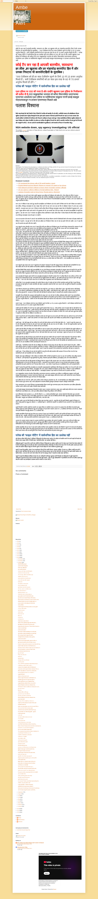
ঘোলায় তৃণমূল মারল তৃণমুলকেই (22, 740)
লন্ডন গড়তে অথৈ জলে (21, 688)
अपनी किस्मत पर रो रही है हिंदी (23, 765)
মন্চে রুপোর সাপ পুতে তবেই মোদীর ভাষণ (24, 693)
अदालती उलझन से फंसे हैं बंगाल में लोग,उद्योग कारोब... (27, 752)
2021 (18, 545)
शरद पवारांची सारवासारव (22, 569)
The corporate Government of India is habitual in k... (28, 731)
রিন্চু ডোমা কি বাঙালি (21, 653)
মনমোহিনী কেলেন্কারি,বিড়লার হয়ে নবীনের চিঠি (24, 734)
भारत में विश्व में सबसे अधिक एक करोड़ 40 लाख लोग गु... (27, 724)
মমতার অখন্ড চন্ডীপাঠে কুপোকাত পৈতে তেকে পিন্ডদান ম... (26, 672)
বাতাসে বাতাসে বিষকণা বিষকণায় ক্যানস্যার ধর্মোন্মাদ (25, 708)
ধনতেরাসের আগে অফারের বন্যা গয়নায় (23, 572)
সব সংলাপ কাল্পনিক (20, 718)
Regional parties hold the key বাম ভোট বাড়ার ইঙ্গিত (27, 757)
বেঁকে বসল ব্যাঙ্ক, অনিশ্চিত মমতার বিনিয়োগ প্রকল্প (25, 574)
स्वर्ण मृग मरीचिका (21, 604)
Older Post (80, 509)
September (20, 792)
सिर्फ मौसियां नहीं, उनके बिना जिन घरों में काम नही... (26, 624)
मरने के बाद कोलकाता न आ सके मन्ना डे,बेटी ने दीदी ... (27, 649)
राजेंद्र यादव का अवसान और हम (23, 621)
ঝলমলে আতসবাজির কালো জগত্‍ (22, 585)
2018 (18, 548)
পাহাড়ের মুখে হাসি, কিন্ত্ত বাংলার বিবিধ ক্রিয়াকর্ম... (25, 571)
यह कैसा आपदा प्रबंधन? (22, 629)
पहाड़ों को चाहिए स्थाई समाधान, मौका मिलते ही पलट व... (27, 645)
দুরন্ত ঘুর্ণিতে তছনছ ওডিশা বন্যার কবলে (24, 777)
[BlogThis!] (37, 466)
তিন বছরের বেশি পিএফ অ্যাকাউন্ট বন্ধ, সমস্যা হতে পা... (26, 701)
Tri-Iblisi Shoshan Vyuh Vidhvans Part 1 (24, 848)
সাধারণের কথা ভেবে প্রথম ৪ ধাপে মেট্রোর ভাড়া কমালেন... (26, 770)
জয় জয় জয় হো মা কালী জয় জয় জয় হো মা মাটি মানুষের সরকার (27, 747)
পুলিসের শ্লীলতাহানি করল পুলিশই (23, 741)
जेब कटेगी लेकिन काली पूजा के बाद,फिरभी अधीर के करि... (27, 768)
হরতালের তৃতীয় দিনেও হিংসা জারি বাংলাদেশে (24, 578)
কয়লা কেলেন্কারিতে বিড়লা (22, 773)
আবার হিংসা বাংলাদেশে (21, 610)
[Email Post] (33, 466)
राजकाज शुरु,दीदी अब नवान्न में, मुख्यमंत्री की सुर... (26, 681)
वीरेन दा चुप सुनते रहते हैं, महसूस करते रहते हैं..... (26, 635)
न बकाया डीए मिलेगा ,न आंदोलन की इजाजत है (25, 784)
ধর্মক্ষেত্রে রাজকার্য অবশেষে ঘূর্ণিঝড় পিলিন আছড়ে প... (26, 766)
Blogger (54, 889)
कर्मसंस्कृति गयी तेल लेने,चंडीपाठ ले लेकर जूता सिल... (26, 636)
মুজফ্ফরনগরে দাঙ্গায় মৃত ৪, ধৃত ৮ (23, 592)
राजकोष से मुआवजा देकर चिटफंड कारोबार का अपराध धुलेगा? (28, 606)
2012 (18, 808)
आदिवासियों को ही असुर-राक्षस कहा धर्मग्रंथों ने (25, 786)
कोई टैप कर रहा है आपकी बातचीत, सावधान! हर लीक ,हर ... (27, 640)
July (19, 795)
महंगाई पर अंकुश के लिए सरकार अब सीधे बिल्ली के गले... (27, 677)
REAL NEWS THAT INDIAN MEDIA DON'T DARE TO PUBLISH (30, 842)
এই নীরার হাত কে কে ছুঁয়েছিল (22, 736)
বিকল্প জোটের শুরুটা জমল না (22, 590)
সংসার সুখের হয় (20, 617)
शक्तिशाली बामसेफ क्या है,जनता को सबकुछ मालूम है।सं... (27, 601)
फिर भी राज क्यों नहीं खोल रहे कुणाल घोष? (25, 729)
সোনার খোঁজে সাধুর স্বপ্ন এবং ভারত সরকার (24, 722)
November (20, 560)
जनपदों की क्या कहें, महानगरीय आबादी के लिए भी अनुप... (27, 709)
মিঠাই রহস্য (20, 690)
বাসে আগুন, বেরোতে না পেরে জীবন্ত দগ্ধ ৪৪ (24, 589)
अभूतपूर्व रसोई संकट (21, 674)
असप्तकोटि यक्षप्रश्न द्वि (22, 704)
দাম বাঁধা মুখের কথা (21, 619)
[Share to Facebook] (39, 466)
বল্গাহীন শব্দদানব (20, 581)
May (19, 799)
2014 (18, 555)
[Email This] (35, 466)
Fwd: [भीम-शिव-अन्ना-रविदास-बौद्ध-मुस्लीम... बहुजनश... (27, 711)
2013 (18, 557)
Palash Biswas (21, 819)
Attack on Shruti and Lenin (23, 676)
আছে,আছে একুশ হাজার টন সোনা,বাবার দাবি (24, 695)
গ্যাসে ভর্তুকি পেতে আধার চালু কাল (23, 583)
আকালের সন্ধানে (20, 612)
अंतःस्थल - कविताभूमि (18, 41)
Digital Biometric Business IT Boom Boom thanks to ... (29, 626)
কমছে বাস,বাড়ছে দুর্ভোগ (21, 720)
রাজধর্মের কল (20, 656)
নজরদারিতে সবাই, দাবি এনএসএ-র (23, 576)
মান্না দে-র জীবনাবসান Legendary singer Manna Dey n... (28, 663)
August (19, 793)
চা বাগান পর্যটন (20, 715)
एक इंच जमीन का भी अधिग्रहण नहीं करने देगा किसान (26, 763)
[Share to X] (38, 466)
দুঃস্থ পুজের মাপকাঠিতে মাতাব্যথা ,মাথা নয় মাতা (25, 717)
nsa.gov (24, 130)
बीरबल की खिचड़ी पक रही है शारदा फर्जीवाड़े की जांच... (27, 685)
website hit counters (21, 37)
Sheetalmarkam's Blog (22, 847)
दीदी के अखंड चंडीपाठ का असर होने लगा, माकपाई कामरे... (27, 670)
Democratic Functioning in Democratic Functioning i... (29, 788)
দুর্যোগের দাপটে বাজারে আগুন (22, 754)
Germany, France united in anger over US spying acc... (29, 647)
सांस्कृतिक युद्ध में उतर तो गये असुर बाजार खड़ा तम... (26, 679)
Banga (19, 817)
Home (49, 509)
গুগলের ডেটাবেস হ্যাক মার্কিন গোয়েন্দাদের (24, 580)
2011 (18, 810)
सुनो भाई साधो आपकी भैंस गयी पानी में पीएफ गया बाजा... (27, 642)
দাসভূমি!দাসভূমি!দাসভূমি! (21, 713)
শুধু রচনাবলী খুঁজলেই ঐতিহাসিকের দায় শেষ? (24, 733)
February (20, 804)
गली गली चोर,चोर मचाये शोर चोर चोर (24, 651)
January (20, 806)
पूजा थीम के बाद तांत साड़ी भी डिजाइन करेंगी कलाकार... (27, 597)
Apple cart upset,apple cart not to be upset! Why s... (28, 706)
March (19, 802)
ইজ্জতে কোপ (20, 615)
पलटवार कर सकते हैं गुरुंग (22, 628)
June (19, 797)
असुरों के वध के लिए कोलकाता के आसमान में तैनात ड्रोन (27, 702)
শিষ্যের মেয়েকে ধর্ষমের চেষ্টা (22, 654)
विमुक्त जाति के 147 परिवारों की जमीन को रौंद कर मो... (27, 761)
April (19, 801)
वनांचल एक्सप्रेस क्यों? (21, 759)
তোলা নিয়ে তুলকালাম (21, 661)
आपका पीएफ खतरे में (21, 699)
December (20, 558)
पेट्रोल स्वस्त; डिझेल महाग (22, 567)
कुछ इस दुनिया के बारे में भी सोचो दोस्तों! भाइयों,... (26, 596)
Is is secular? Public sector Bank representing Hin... (28, 781)
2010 (18, 812)
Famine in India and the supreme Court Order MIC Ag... (29, 644)
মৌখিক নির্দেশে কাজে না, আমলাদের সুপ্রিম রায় (25, 594)
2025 (18, 541)
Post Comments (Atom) (26, 511)
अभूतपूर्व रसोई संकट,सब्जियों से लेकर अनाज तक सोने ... (27, 683)
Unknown (20, 821)
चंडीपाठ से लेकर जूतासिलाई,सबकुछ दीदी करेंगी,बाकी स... (27, 622)
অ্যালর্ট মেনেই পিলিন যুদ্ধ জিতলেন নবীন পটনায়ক (25, 775)
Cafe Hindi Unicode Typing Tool (23, 830)
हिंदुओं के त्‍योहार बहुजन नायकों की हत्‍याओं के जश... (26, 749)
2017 (18, 550)
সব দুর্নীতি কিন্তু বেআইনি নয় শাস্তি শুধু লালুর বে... (25, 665)
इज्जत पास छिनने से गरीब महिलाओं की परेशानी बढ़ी (26, 603)
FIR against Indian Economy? (24, 750)
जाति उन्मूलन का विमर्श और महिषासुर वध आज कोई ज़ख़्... (27, 631)
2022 (18, 543)
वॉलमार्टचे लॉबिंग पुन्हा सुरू (22, 564)
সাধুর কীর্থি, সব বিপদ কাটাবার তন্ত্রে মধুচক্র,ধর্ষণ (25, 756)
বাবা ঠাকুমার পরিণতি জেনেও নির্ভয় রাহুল (23, 660)
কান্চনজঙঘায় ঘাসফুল (21, 658)
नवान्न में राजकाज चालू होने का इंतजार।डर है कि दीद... (27, 789)
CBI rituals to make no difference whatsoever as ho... (29, 686)
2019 (18, 546)
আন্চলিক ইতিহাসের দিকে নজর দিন (23, 779)
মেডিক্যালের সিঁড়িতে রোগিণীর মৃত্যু (23, 692)
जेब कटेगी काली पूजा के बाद (22, 745)
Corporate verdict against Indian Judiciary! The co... (28, 668)
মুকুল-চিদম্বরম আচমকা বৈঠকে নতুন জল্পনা (24, 587)
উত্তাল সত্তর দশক (21, 613)
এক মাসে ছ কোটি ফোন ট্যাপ (22, 608)
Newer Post (18, 509)
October (20, 562)
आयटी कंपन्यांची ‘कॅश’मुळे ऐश (23, 565)
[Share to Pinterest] (41, 466)
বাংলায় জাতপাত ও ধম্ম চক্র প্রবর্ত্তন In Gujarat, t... (26, 727)
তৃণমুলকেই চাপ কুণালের (21, 743)
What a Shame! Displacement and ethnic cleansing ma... (29, 725)
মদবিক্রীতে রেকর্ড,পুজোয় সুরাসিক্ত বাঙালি (24, 782)
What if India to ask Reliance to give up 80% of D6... (28, 599)
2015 (18, 553)
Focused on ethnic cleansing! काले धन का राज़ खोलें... (28, 772)
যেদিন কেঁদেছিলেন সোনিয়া (21, 738)
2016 (18, 552)
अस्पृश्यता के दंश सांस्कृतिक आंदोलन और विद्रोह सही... (27, 667)
